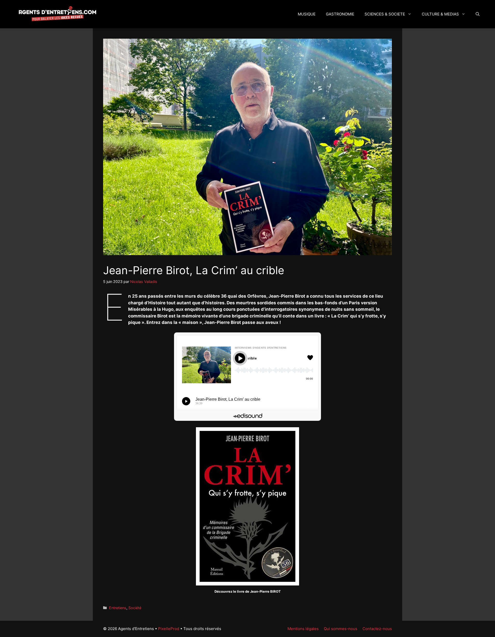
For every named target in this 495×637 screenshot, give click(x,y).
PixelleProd (168, 628)
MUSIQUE (307, 14)
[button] (478, 14)
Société (134, 608)
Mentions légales (303, 628)
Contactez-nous (377, 628)
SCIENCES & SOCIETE (385, 14)
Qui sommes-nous (340, 628)
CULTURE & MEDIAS (440, 14)
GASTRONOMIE (340, 14)
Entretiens (117, 608)
